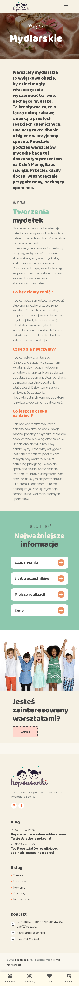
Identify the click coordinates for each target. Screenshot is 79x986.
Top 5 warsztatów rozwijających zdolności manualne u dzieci (35, 850)
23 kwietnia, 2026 (23, 829)
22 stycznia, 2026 (23, 844)
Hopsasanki (22, 960)
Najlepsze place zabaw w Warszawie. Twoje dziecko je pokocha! (39, 836)
